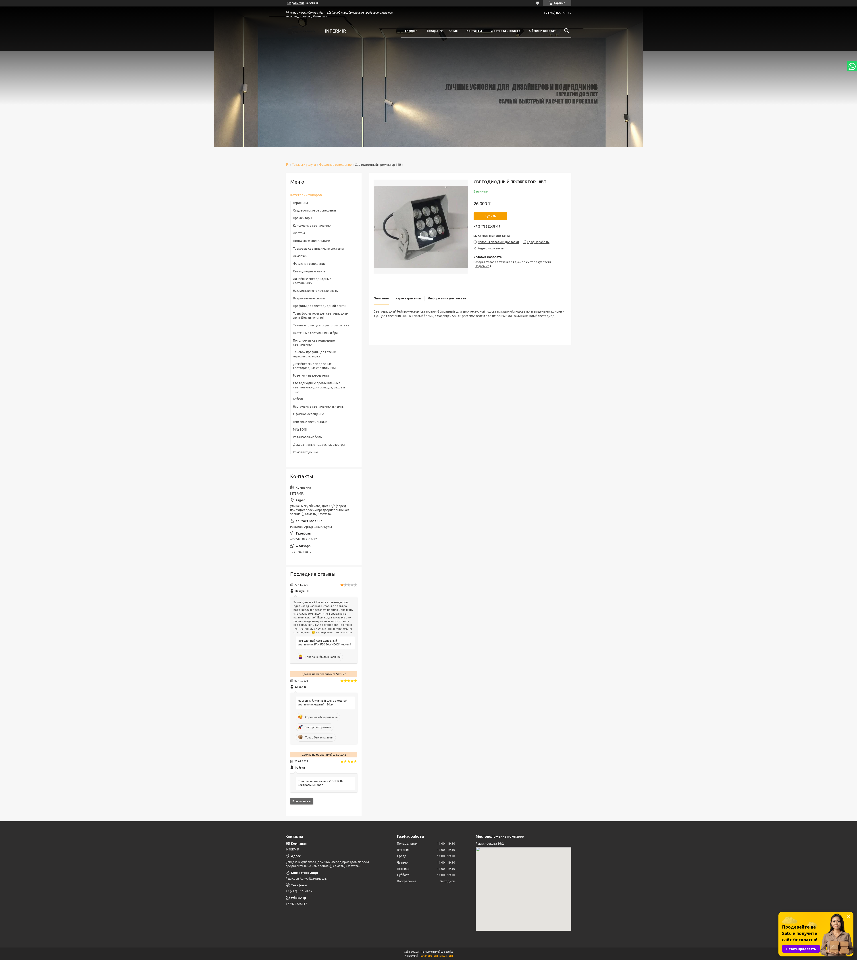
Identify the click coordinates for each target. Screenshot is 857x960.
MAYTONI (300, 429)
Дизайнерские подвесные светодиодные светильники (314, 366)
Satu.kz (448, 951)
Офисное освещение (308, 414)
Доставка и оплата (505, 31)
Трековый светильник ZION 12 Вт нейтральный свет (321, 783)
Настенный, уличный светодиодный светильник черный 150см (322, 702)
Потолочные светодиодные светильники (314, 342)
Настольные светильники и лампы (318, 406)
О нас (453, 31)
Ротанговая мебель (307, 437)
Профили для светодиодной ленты (319, 306)
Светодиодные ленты (309, 271)
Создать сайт (295, 3)
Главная (411, 31)
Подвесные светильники (311, 241)
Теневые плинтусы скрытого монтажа (321, 325)
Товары (432, 31)
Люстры (299, 233)
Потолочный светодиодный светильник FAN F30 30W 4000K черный (324, 642)
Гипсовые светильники (310, 422)
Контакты (474, 31)
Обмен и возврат (542, 31)
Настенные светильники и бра (315, 333)
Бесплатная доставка (494, 236)
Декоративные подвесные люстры (319, 444)
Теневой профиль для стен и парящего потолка (314, 354)
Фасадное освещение (335, 164)
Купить (490, 216)
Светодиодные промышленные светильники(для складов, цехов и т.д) (319, 387)
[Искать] (565, 30)
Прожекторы (302, 218)
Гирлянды (300, 203)
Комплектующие (305, 452)
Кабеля (298, 399)
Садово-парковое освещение (315, 210)
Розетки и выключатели (311, 375)
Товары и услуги (304, 164)
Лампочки (300, 256)
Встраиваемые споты (309, 298)
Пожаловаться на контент (436, 955)
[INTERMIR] (302, 31)
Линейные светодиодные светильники (312, 281)
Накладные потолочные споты (316, 290)
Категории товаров (306, 195)
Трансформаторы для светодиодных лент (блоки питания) (320, 315)
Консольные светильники (312, 225)
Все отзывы (301, 801)
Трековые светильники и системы (318, 248)
